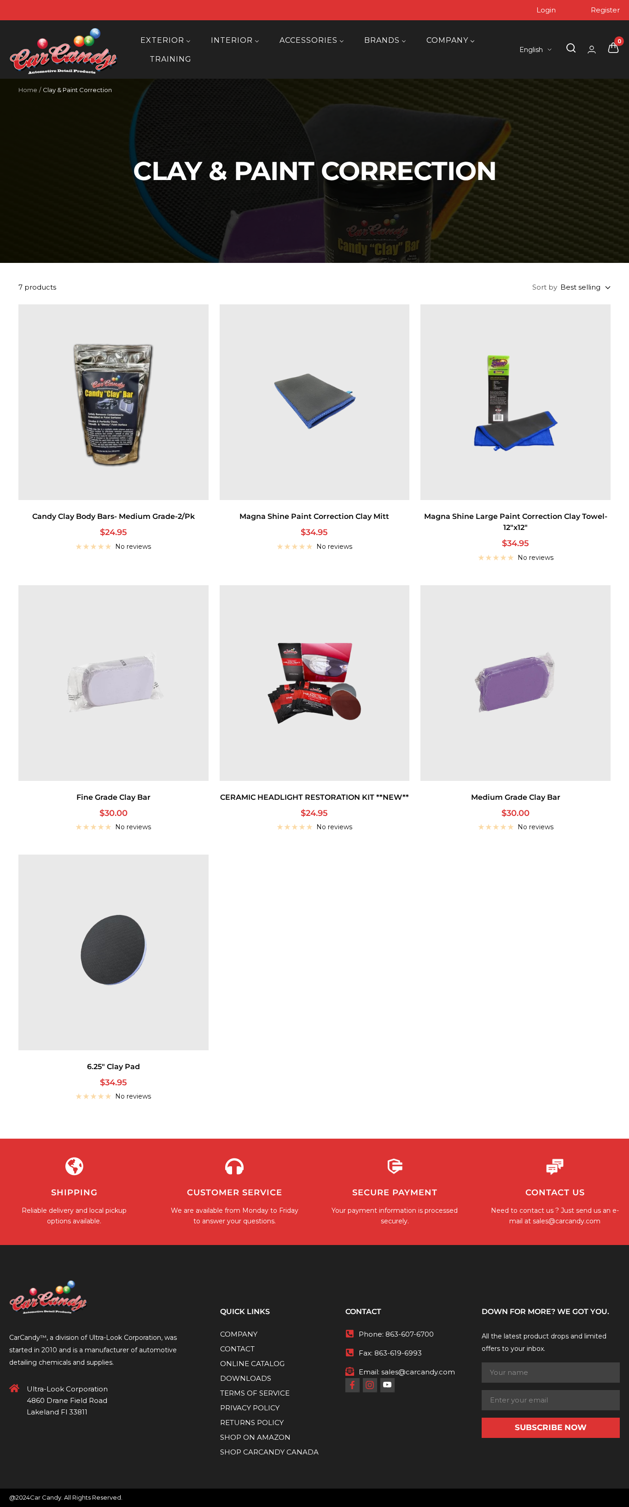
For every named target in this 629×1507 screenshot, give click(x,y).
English (531, 50)
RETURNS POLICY (252, 1422)
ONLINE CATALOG (252, 1363)
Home (27, 89)
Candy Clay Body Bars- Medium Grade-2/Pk (113, 516)
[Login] (592, 49)
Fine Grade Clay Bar (113, 797)
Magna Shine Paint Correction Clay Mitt (314, 516)
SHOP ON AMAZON (255, 1437)
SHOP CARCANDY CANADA (269, 1452)
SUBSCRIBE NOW (551, 1427)
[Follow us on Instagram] (370, 1385)
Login (546, 10)
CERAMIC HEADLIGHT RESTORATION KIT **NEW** (314, 797)
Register (605, 10)
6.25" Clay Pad (113, 1066)
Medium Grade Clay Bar (515, 797)
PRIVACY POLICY (250, 1407)
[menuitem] (166, 40)
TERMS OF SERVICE (255, 1393)
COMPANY (238, 1334)
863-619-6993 (398, 1353)
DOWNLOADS (245, 1378)
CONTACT (237, 1348)
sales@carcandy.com (566, 1221)
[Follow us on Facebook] (352, 1385)
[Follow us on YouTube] (387, 1385)
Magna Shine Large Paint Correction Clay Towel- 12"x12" (515, 522)
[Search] (571, 49)
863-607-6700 (409, 1334)
